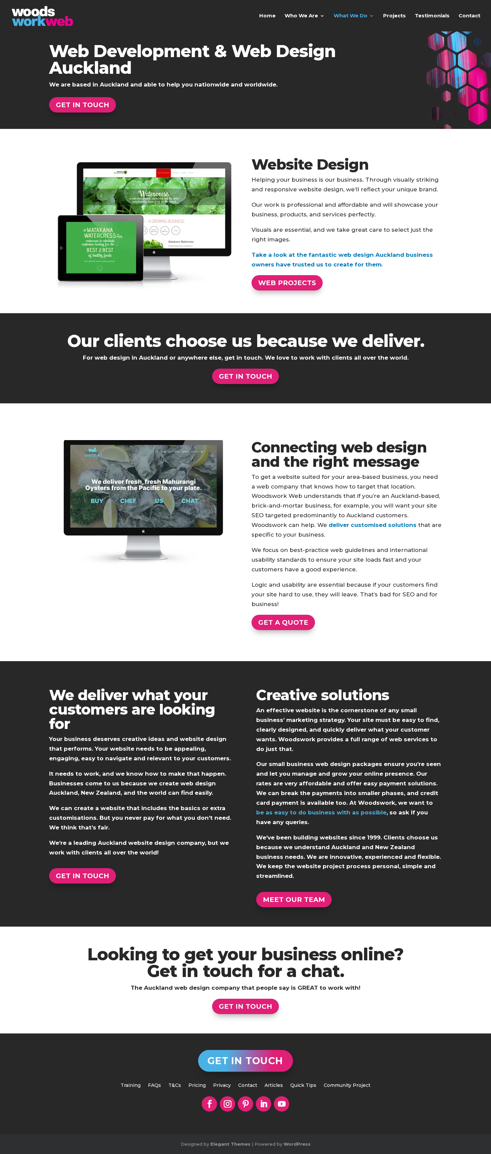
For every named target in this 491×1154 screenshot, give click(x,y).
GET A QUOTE (283, 622)
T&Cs (174, 1085)
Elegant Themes (230, 1144)
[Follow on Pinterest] (245, 1104)
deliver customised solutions (373, 525)
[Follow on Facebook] (209, 1104)
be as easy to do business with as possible (321, 812)
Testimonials (432, 16)
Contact (469, 16)
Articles (274, 1085)
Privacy (222, 1085)
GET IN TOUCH (82, 105)
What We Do (350, 16)
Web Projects (287, 283)
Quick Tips (303, 1085)
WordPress (297, 1144)
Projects (394, 16)
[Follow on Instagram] (227, 1104)
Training (131, 1085)
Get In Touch (245, 1061)
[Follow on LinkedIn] (263, 1104)
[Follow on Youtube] (281, 1104)
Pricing (197, 1085)
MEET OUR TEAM (294, 900)
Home (267, 16)
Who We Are (301, 16)
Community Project (347, 1085)
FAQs (154, 1085)
